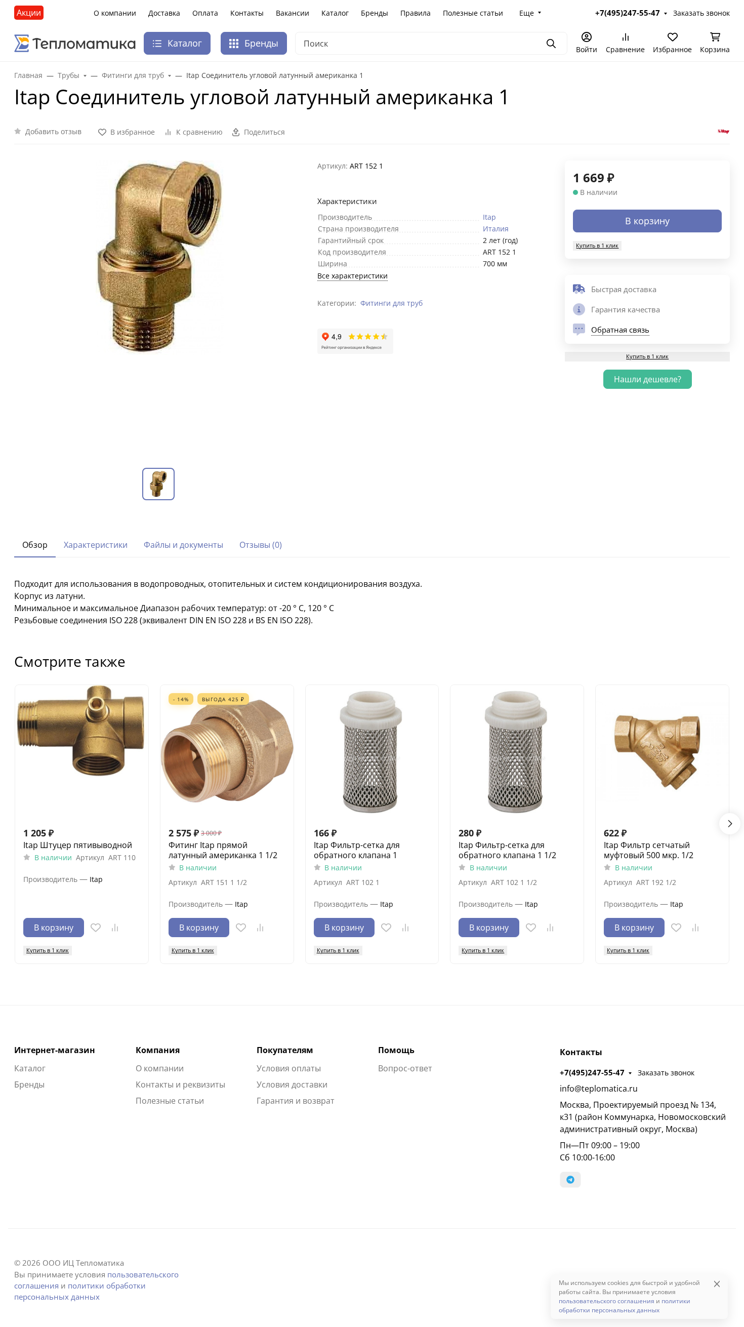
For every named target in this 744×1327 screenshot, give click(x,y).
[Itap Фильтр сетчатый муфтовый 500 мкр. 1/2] (662, 751)
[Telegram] (570, 1180)
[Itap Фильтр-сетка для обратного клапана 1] (372, 751)
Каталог (335, 13)
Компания (158, 1050)
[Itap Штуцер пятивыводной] (81, 751)
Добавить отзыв (53, 131)
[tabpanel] (372, 602)
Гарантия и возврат (296, 1100)
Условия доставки (292, 1084)
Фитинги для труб (391, 303)
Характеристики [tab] (96, 544)
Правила (415, 13)
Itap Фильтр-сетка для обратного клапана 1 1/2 (507, 850)
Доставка (164, 13)
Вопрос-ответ (405, 1068)
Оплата (205, 13)
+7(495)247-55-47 (592, 1072)
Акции (29, 12)
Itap (489, 217)
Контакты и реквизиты (180, 1084)
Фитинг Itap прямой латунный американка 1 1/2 (223, 850)
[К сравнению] (114, 927)
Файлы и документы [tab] (183, 544)
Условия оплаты (289, 1068)
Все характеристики (352, 275)
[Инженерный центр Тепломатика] (75, 42)
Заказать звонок (666, 1072)
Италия (496, 228)
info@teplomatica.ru (599, 1088)
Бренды (374, 13)
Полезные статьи (473, 13)
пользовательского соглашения (606, 1301)
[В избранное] (95, 927)
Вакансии (292, 13)
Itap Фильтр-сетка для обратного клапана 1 (357, 850)
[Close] (717, 1283)
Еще (526, 13)
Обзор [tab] (35, 544)
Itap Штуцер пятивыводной (77, 845)
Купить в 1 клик (597, 245)
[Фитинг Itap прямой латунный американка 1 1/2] (227, 751)
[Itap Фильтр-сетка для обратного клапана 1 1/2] (517, 751)
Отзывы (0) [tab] (260, 544)
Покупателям (285, 1050)
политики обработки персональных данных (624, 1305)
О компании (115, 13)
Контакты (247, 13)
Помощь (396, 1050)
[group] (159, 306)
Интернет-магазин (54, 1050)
